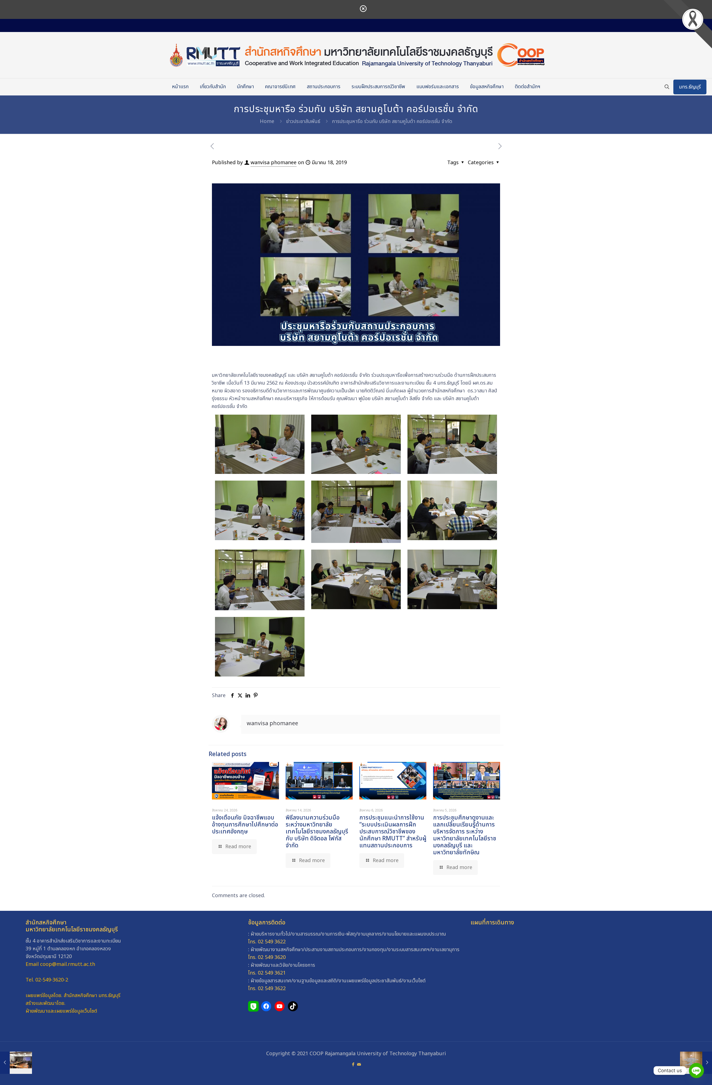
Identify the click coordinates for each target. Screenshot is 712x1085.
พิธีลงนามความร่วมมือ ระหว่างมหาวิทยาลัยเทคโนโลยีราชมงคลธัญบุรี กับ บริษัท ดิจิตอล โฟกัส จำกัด (317, 831)
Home (267, 121)
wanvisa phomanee (273, 162)
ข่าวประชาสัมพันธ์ (303, 121)
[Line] (696, 1070)
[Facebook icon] (353, 1064)
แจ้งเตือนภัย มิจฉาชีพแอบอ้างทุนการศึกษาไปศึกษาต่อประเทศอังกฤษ (245, 824)
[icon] (359, 1064)
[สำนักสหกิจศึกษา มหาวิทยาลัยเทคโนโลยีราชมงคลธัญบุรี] (356, 55)
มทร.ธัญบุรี (690, 87)
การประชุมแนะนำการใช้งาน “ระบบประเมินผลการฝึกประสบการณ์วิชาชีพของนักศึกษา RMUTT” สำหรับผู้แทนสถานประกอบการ (392, 831)
